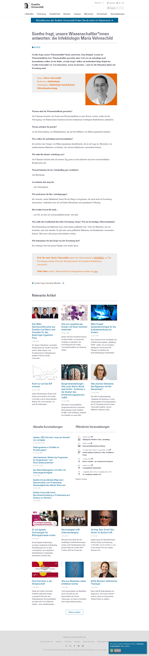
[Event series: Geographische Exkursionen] (92, 465)
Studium (66, 14)
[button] (74, 612)
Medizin (57, 283)
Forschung (41, 14)
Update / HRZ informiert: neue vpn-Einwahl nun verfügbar (51, 438)
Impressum (76, 650)
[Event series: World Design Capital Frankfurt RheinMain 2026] (110, 450)
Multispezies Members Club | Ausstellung (96, 439)
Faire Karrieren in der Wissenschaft (42, 582)
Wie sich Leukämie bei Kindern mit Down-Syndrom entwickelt (74, 327)
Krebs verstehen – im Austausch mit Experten (98, 461)
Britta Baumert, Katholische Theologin (104, 582)
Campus (77, 14)
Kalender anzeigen (81, 479)
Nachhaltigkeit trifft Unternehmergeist (70, 531)
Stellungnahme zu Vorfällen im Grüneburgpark (46, 448)
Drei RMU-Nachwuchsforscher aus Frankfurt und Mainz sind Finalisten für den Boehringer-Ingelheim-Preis (43, 331)
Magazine (98, 3)
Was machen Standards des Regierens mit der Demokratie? (102, 386)
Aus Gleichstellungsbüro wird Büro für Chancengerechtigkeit (49, 471)
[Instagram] (66, 646)
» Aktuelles (28, 14)
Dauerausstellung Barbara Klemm (94, 446)
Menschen (88, 14)
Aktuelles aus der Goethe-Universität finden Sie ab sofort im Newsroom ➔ (74, 20)
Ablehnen (118, 650)
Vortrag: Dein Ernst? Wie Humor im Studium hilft (102, 531)
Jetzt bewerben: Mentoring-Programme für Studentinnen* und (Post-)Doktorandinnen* (50, 460)
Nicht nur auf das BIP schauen (42, 385)
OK (112, 650)
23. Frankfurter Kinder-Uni (92, 474)
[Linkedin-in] (70, 646)
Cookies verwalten (101, 650)
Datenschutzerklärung (87, 650)
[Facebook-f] (74, 646)
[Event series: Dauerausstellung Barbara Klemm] (91, 443)
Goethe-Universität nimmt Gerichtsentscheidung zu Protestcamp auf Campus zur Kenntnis (51, 495)
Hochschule (102, 14)
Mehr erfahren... (126, 646)
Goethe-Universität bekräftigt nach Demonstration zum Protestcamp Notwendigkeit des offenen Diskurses (49, 482)
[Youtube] (79, 646)
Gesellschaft (54, 14)
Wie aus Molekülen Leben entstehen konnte (73, 582)
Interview (49, 283)
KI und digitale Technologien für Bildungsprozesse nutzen (44, 532)
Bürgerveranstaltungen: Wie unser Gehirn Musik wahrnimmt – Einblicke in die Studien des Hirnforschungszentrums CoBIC (73, 390)
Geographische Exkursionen (92, 468)
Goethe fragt (39, 283)
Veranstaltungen (118, 14)
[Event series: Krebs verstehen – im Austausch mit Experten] (92, 459)
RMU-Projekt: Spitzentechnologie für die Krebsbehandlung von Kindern (103, 328)
